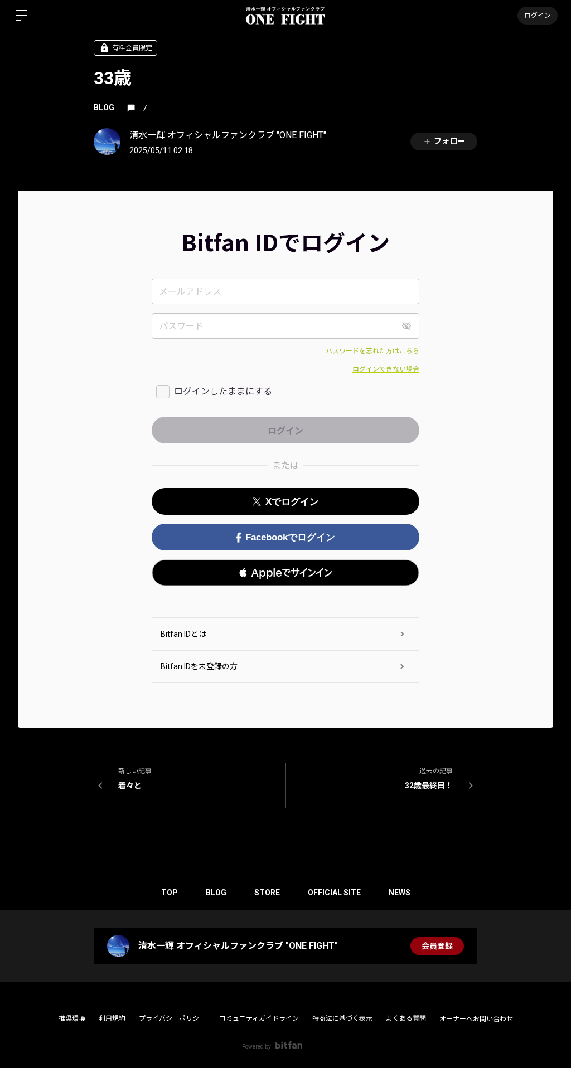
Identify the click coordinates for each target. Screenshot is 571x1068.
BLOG (104, 107)
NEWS (399, 892)
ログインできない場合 (385, 369)
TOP (169, 892)
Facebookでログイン (290, 537)
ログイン (537, 15)
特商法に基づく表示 (342, 1018)
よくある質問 (406, 1018)
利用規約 (112, 1018)
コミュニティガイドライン (259, 1018)
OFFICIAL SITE (334, 892)
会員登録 (437, 946)
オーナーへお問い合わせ (476, 1019)
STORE (267, 892)
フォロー (449, 140)
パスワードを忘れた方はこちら (372, 351)
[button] (285, 572)
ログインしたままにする (223, 391)
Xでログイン (292, 501)
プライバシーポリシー (172, 1018)
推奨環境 (72, 1018)
